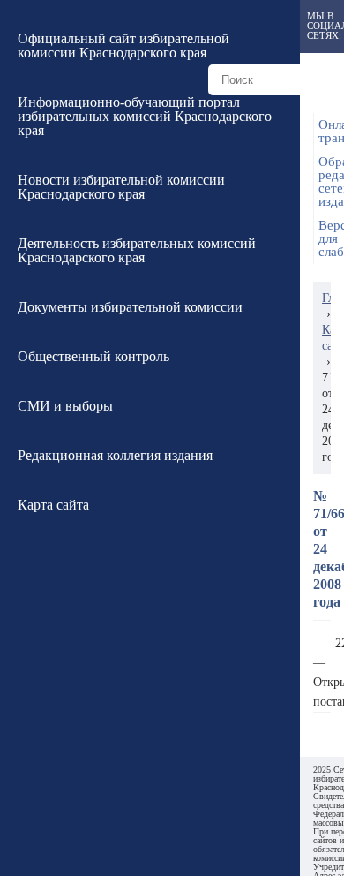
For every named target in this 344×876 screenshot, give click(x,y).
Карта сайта (53, 504)
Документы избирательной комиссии (130, 306)
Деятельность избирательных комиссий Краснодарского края (137, 250)
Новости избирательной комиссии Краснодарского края (121, 186)
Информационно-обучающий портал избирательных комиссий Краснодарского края (145, 116)
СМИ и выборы (65, 405)
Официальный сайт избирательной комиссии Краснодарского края (123, 45)
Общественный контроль (93, 356)
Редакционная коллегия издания (115, 455)
